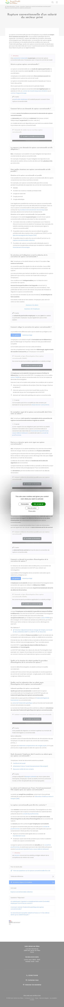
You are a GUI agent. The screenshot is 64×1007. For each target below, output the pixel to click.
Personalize (25, 504)
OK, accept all (38, 504)
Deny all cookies (32, 508)
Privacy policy (32, 511)
